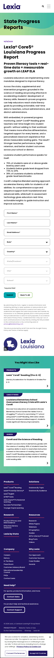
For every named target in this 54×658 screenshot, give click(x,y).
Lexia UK (37, 631)
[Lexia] (12, 6)
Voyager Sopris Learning (14, 508)
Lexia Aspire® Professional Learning (14, 501)
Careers (7, 555)
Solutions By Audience (38, 491)
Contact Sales (13, 597)
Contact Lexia (9, 578)
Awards (32, 564)
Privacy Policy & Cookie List (29, 646)
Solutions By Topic (36, 488)
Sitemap (28, 631)
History (7, 558)
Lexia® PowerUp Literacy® (14, 491)
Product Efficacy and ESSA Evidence (12, 522)
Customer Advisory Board (14, 567)
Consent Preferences (15, 653)
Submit (10, 295)
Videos (32, 542)
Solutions (34, 482)
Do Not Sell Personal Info (13, 631)
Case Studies (34, 561)
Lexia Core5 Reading (12, 488)
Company (9, 549)
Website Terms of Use (27, 628)
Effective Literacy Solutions (11, 527)
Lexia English (9, 494)
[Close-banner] (50, 637)
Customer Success (36, 558)
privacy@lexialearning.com (13, 324)
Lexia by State (11, 534)
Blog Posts (33, 539)
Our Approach (35, 555)
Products (9, 482)
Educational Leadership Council (13, 571)
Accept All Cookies (38, 653)
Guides (32, 533)
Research (9, 515)
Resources (34, 515)
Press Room (8, 564)
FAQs (6, 575)
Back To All (25, 295)
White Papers (34, 524)
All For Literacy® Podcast (39, 536)
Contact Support (14, 610)
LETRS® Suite (9, 497)
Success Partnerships (12, 505)
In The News (8, 561)
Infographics (34, 530)
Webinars (33, 527)
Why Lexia (34, 549)
